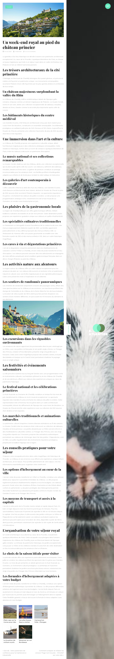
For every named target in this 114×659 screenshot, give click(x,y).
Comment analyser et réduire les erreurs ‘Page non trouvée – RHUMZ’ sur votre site (49, 653)
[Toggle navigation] (108, 6)
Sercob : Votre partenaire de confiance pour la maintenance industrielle (14, 653)
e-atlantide (18, 51)
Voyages (9, 7)
